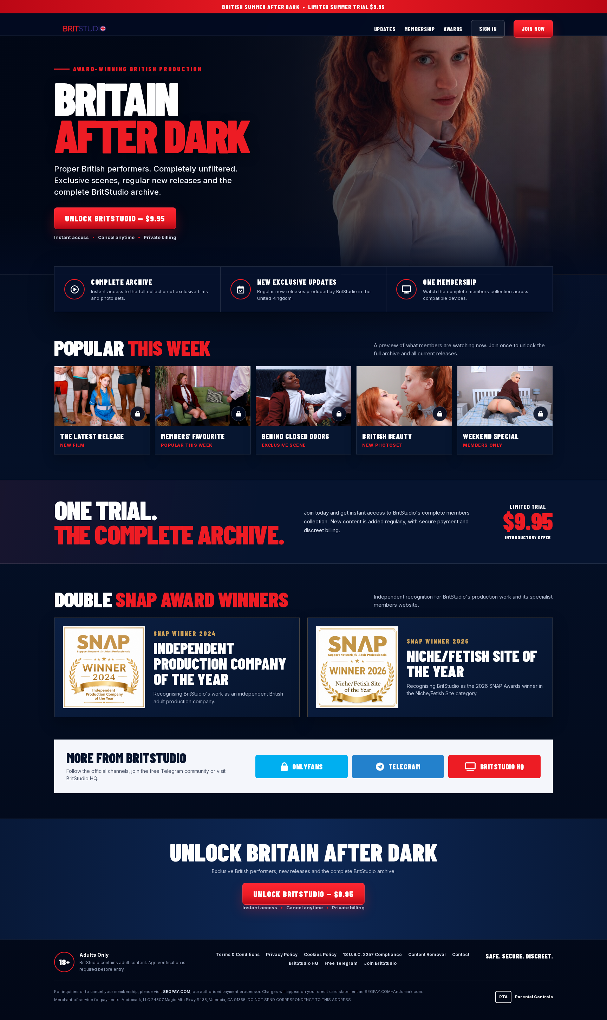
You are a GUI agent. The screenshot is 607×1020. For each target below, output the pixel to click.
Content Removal (427, 954)
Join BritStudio (380, 963)
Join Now (533, 28)
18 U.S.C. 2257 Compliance (372, 954)
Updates (385, 29)
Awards (453, 29)
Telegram (404, 766)
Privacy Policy (282, 954)
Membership (419, 29)
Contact (460, 954)
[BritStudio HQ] (115, 29)
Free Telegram (341, 963)
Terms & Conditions (238, 954)
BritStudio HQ (502, 766)
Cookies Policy (320, 954)
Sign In (488, 28)
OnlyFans (307, 766)
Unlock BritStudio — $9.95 (115, 218)
